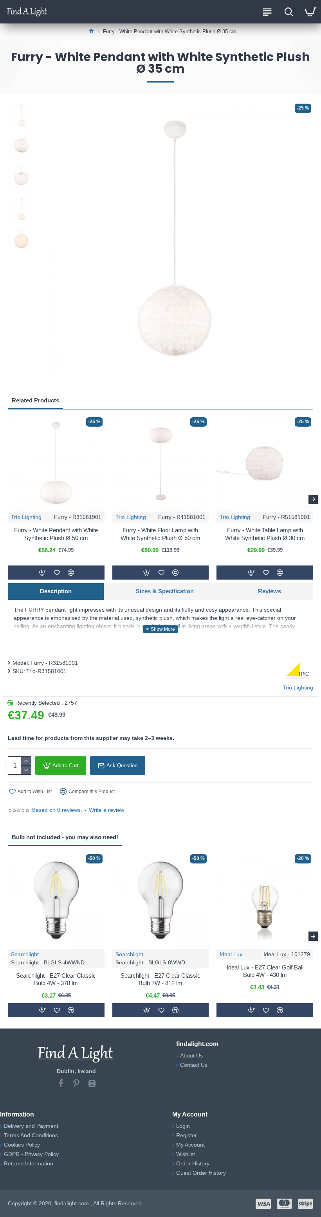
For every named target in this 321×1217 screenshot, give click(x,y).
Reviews (269, 591)
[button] (8, 499)
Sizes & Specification (165, 591)
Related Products (35, 400)
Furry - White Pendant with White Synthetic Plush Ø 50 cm (56, 534)
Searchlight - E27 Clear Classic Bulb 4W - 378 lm (56, 979)
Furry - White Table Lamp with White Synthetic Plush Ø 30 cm (265, 534)
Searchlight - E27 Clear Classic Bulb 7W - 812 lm (160, 979)
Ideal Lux (231, 954)
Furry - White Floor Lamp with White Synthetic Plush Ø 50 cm (160, 534)
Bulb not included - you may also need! (65, 837)
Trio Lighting (26, 517)
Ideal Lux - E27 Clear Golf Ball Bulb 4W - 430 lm (265, 971)
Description (56, 591)
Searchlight (25, 954)
